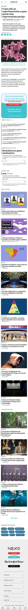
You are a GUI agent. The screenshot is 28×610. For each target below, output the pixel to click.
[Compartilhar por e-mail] (8, 35)
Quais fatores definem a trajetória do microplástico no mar (13, 511)
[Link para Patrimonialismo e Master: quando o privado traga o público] (14, 226)
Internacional (19, 528)
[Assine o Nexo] (2, 608)
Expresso (4, 129)
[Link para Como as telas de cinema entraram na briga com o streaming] (14, 388)
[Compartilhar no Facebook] (2, 35)
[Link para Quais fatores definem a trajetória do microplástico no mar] (14, 498)
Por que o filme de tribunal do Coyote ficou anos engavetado (13, 459)
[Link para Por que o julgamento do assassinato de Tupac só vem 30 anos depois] (14, 360)
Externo (4, 124)
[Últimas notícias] (19, 608)
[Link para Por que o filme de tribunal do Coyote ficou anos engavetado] (14, 447)
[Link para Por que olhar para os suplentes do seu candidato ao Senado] (14, 280)
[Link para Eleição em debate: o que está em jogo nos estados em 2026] (14, 253)
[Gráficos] (8, 608)
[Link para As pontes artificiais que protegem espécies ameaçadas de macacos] (14, 420)
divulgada (14, 79)
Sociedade (4, 531)
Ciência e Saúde (20, 531)
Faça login (14, 557)
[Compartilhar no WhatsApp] (10, 35)
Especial (3, 209)
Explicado (4, 315)
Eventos (6, 600)
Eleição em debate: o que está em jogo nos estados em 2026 (14, 265)
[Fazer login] (26, 2)
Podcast (3, 235)
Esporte (12, 534)
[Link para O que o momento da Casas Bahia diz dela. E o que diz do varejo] (14, 333)
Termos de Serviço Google (9, 164)
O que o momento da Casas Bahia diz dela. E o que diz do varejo (14, 345)
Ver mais (14, 518)
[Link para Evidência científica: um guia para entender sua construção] (14, 307)
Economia (10, 528)
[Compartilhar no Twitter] (5, 35)
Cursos (6, 596)
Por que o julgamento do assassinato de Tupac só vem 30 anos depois (14, 373)
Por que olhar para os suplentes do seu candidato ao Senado (14, 292)
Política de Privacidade (22, 163)
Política (4, 528)
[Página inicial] (14, 2)
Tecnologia (5, 534)
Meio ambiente (20, 534)
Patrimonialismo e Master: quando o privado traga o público (14, 239)
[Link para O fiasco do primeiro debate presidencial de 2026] (14, 473)
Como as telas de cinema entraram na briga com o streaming (11, 401)
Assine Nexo (14, 553)
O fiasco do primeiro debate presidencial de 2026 (12, 485)
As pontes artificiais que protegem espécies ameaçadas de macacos (13, 433)
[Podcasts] (14, 608)
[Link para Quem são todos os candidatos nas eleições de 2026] (14, 200)
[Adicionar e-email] (24, 161)
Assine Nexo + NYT (14, 566)
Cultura (11, 531)
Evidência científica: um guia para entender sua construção (13, 319)
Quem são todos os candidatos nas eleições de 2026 (13, 212)
